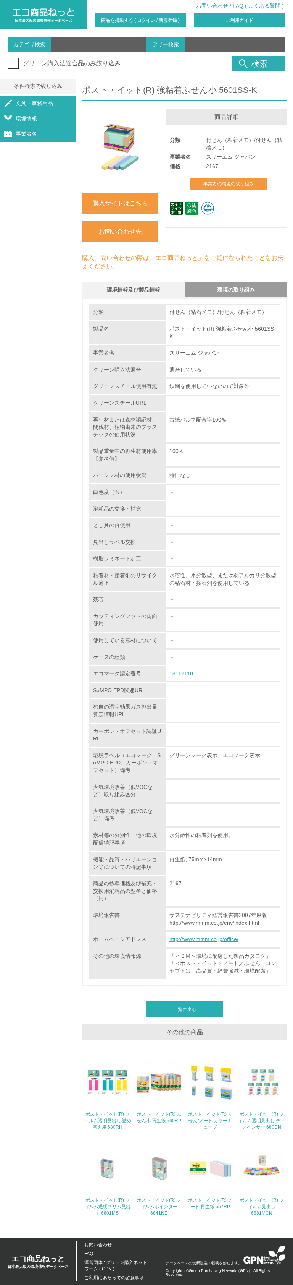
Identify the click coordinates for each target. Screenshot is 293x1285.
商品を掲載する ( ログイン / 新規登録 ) (140, 20)
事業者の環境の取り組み (228, 184)
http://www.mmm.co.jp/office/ (203, 939)
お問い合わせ (212, 6)
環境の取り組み (236, 290)
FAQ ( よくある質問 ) (259, 6)
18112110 (181, 673)
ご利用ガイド (239, 20)
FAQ (88, 1253)
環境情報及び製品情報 (133, 290)
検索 (259, 63)
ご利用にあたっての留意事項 (114, 1277)
